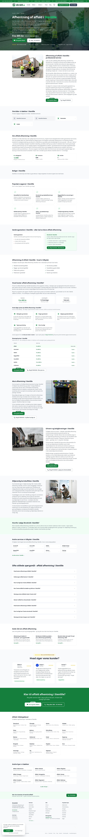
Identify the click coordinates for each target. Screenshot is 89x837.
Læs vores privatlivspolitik (13, 833)
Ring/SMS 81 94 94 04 (63, 4)
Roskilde (64, 814)
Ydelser (33, 4)
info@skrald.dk (15, 811)
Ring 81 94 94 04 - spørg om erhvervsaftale (60, 470)
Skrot (30, 818)
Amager (64, 808)
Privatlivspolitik (65, 833)
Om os (54, 5)
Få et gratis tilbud (20, 40)
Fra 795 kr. (38, 355)
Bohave (30, 816)
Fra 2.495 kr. (39, 362)
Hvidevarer (16, 365)
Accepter (8, 830)
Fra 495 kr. (38, 349)
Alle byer (47, 812)
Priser (46, 4)
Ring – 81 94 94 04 (35, 40)
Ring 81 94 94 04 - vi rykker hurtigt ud (25, 417)
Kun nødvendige (18, 830)
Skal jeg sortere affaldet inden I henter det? (25, 594)
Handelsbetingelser (72, 833)
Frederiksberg (65, 807)
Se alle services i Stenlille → (18, 555)
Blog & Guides (49, 808)
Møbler (15, 352)
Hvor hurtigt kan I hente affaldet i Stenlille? (25, 582)
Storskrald (16, 349)
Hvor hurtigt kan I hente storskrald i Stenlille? (26, 611)
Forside (28, 4)
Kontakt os (48, 810)
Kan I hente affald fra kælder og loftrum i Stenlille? (27, 588)
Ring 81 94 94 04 (66, 100)
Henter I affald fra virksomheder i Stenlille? (25, 600)
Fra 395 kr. (38, 352)
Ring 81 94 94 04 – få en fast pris (57, 247)
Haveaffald (16, 359)
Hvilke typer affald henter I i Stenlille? (23, 577)
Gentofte (64, 812)
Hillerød (64, 816)
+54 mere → (31, 820)
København (64, 805)
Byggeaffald (16, 355)
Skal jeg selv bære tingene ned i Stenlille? (24, 617)
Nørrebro (64, 810)
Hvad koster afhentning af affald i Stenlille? (25, 571)
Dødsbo (15, 362)
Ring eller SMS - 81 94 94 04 (54, 704)
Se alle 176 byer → (44, 786)
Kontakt (60, 833)
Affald (18, 13)
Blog (50, 4)
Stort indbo (31, 807)
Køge (63, 818)
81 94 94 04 (72, 795)
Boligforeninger (32, 810)
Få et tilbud (73, 4)
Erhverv (40, 4)
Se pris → (73, 349)
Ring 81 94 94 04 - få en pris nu (36, 370)
